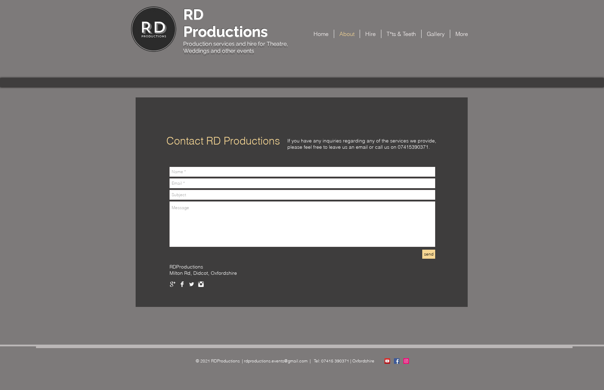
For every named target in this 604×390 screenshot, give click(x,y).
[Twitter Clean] (191, 284)
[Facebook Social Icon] (397, 361)
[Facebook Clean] (182, 284)
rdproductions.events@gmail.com (276, 360)
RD (193, 14)
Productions (225, 31)
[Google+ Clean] (172, 284)
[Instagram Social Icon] (406, 361)
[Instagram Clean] (201, 284)
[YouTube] (387, 361)
